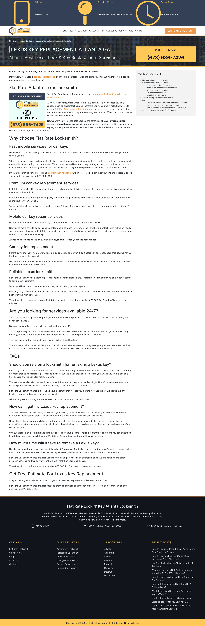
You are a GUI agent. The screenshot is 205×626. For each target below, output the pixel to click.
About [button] (71, 31)
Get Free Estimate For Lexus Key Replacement (160, 110)
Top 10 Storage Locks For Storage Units (171, 598)
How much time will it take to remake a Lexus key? (166, 108)
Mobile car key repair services (158, 90)
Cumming (108, 568)
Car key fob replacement (156, 93)
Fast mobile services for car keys (159, 85)
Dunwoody (109, 575)
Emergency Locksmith (67, 560)
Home (64, 31)
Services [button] (82, 31)
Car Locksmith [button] (96, 31)
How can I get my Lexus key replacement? (163, 105)
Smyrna (108, 556)
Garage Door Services (116, 31)
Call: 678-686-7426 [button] (180, 30)
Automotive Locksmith (68, 549)
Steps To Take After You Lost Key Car (170, 602)
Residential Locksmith (67, 553)
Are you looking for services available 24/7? (159, 98)
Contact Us (14, 564)
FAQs (144, 100)
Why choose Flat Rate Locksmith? (155, 83)
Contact (139, 31)
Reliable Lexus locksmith (156, 95)
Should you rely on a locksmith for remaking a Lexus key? (169, 103)
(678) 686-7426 (165, 57)
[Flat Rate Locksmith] (19, 31)
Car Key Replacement (34, 41)
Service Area (15, 553)
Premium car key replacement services (162, 88)
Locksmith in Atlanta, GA (60, 173)
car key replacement (44, 77)
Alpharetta (109, 553)
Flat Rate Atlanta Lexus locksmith (155, 80)
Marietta (108, 560)
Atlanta (107, 549)
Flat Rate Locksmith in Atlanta (74, 109)
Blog (131, 31)
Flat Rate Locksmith (17, 41)
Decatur (108, 572)
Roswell (108, 564)
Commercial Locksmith (68, 556)
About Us (13, 560)
